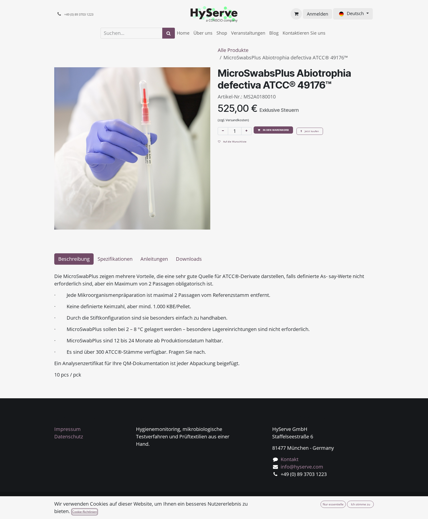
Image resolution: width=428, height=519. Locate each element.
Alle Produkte (233, 50)
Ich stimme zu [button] (360, 504)
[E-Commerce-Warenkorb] (296, 14)
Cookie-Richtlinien (84, 512)
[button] (273, 130)
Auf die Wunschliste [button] (234, 141)
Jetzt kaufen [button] (311, 131)
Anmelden (317, 14)
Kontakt (289, 459)
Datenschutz (68, 436)
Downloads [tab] (189, 259)
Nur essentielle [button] (333, 504)
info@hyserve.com (302, 466)
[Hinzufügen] (246, 131)
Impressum (67, 429)
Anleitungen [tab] (154, 259)
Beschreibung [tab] (74, 259)
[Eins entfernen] (223, 131)
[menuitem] (183, 33)
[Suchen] (168, 33)
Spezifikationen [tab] (115, 259)
